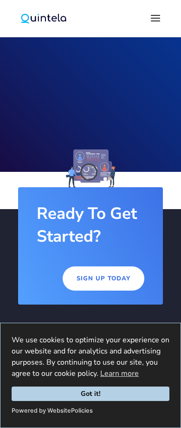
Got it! (91, 393)
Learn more (119, 373)
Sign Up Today (103, 278)
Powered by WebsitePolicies (52, 410)
